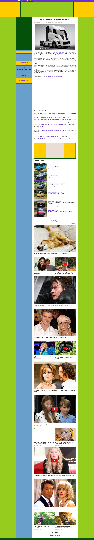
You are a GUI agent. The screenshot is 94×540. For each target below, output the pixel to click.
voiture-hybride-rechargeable (56, 177)
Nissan (49, 168)
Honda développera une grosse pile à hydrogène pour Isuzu (53, 126)
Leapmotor (50, 186)
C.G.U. (24, 539)
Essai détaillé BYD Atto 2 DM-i (54, 174)
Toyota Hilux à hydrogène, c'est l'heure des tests (50, 117)
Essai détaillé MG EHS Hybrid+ (54, 210)
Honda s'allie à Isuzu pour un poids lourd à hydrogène (51, 122)
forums (50, 539)
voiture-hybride (53, 213)
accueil (70, 539)
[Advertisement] (47, 9)
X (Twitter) (23, 58)
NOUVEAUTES (58, 0)
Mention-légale (31, 539)
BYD (49, 177)
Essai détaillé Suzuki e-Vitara (54, 201)
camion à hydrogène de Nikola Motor (59, 52)
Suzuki (49, 206)
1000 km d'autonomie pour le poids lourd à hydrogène (51, 124)
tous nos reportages (54, 535)
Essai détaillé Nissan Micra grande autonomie (58, 165)
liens (65, 539)
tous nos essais (55, 534)
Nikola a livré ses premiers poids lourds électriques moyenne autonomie (56, 138)
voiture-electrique (55, 168)
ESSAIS (63, 0)
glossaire (55, 539)
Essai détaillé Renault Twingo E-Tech (56, 192)
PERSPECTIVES (73, 0)
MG (48, 213)
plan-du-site (43, 539)
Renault (49, 195)
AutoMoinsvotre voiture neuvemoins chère (23, 81)
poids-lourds (59, 76)
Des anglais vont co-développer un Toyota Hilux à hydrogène (53, 130)
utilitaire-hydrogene (52, 76)
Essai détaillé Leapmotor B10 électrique (56, 183)
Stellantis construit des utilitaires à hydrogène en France (52, 134)
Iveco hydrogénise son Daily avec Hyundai (49, 136)
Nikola (46, 76)
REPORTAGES (67, 0)
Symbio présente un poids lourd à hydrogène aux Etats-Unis (53, 119)
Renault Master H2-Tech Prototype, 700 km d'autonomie (52, 113)
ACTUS (54, 0)
